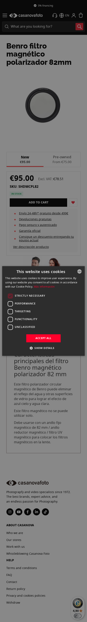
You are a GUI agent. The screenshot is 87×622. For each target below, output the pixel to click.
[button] (43, 348)
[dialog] (43, 311)
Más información (44, 286)
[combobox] (79, 271)
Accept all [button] (43, 338)
